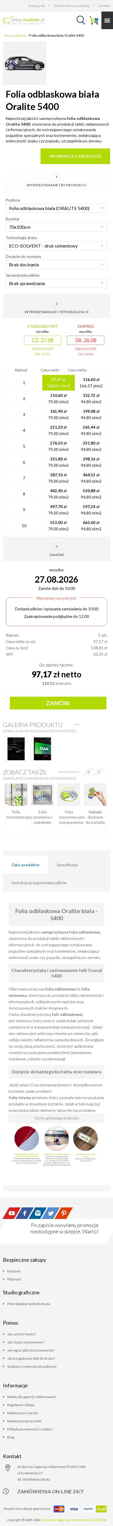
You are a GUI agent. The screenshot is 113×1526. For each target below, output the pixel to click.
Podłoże (13, 200)
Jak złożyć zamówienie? (25, 1342)
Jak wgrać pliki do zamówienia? (30, 1350)
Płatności (14, 1279)
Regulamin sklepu (20, 1405)
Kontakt (104, 5)
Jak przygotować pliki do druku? (31, 1358)
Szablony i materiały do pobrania (32, 1366)
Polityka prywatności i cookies (30, 1429)
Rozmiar (13, 219)
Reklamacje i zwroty (22, 1413)
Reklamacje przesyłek (24, 1421)
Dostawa (14, 1271)
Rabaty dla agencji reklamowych (31, 1397)
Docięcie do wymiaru (23, 256)
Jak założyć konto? (21, 1334)
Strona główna (15, 35)
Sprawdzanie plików (23, 275)
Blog (10, 1437)
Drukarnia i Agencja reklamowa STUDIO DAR (73, 1520)
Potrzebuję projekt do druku (28, 1304)
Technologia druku (21, 237)
